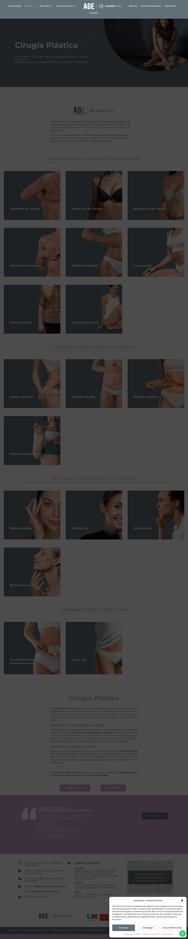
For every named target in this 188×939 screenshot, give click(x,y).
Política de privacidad (151, 934)
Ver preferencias (172, 927)
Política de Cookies (131, 934)
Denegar (148, 927)
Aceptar (123, 927)
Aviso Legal (167, 934)
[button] (182, 900)
